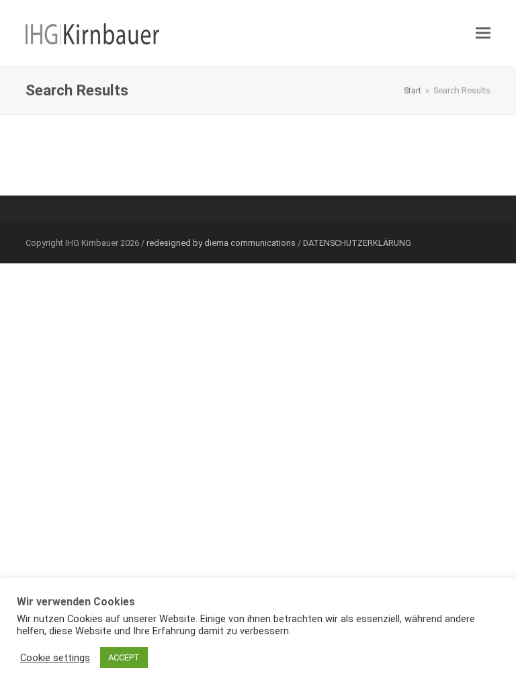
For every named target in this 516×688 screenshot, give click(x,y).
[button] (483, 33)
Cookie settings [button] (55, 658)
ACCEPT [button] (124, 657)
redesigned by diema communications (221, 243)
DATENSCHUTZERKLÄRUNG (357, 243)
